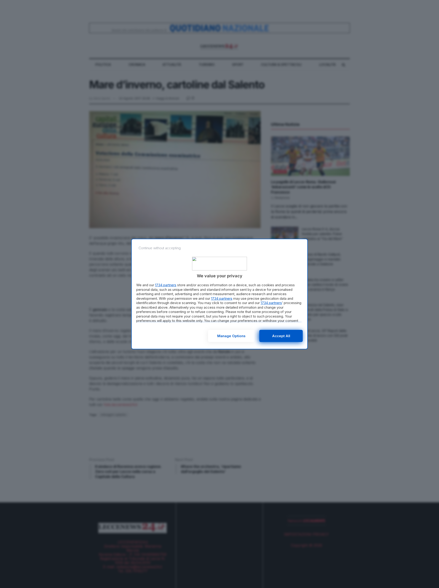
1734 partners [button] (165, 285)
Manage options (231, 336)
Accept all (281, 336)
